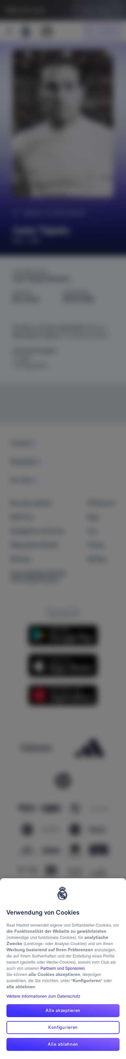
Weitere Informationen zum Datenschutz (43, 996)
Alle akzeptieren (63, 1010)
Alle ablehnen (63, 1044)
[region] (63, 968)
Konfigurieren (63, 1027)
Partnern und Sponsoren (62, 968)
